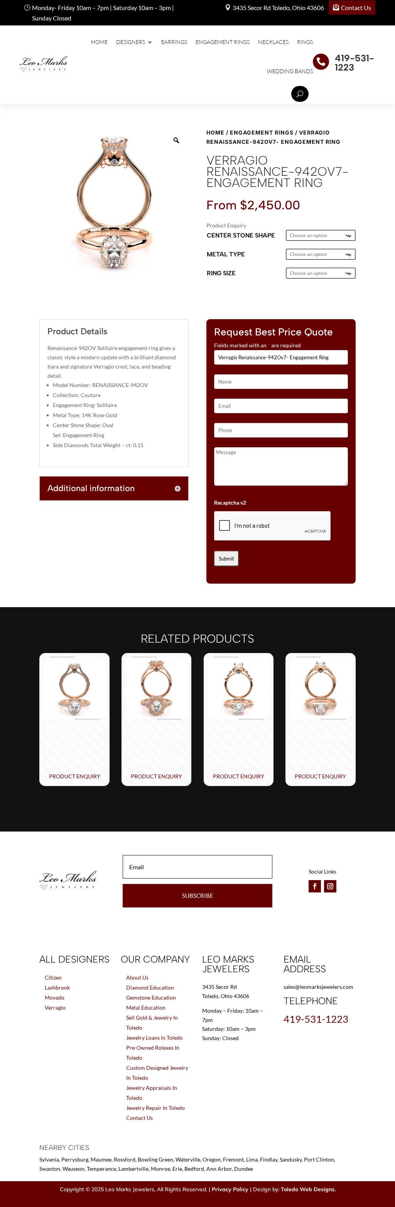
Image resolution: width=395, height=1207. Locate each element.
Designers (130, 42)
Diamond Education (150, 987)
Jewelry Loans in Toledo (154, 1037)
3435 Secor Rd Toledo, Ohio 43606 (278, 7)
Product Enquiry (74, 776)
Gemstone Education (151, 997)
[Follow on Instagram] (330, 886)
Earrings (174, 42)
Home (99, 42)
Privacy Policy (230, 1189)
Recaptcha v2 (230, 502)
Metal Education (145, 1007)
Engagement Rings (223, 42)
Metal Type (226, 254)
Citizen (53, 977)
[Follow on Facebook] (315, 886)
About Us (137, 977)
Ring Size (221, 273)
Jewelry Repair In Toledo (155, 1107)
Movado (54, 997)
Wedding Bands (290, 71)
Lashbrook (57, 987)
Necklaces (273, 42)
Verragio (55, 1007)
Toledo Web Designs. (308, 1189)
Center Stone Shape (241, 235)
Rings (305, 42)
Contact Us (356, 7)
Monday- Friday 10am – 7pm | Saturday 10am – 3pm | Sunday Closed (103, 13)
